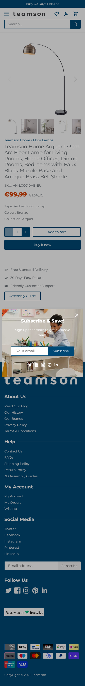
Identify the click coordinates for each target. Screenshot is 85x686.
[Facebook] (36, 364)
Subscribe (61, 351)
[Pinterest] (49, 364)
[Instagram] (43, 364)
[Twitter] (30, 364)
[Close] (77, 315)
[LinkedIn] (56, 364)
